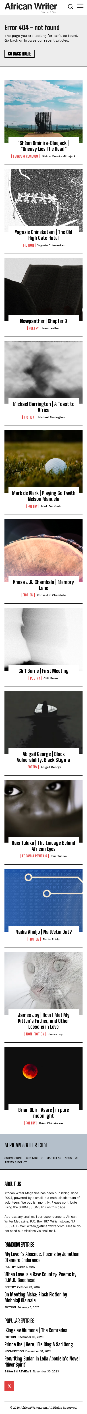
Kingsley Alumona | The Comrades (35, 1330)
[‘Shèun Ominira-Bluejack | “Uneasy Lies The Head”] (43, 111)
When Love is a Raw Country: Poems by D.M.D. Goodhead (40, 1277)
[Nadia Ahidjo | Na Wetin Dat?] (43, 900)
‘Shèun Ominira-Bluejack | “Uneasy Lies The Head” (43, 146)
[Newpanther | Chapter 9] (43, 289)
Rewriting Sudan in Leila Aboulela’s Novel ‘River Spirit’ (42, 1361)
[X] (9, 1386)
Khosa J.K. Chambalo (51, 595)
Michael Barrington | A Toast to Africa (44, 407)
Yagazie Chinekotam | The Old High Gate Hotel (43, 235)
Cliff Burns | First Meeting (44, 671)
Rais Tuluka (59, 856)
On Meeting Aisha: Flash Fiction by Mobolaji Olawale (35, 1297)
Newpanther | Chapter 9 (43, 321)
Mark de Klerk (51, 506)
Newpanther (51, 328)
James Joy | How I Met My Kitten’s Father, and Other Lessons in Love (43, 1021)
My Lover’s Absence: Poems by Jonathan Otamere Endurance (41, 1257)
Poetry (34, 328)
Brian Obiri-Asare (51, 1123)
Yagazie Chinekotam (51, 245)
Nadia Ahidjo (51, 939)
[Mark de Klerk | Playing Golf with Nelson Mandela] (43, 461)
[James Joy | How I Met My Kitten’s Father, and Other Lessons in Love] (43, 983)
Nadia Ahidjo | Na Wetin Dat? (43, 932)
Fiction (28, 245)
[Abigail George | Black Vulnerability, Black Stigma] (43, 722)
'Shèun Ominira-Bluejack (58, 156)
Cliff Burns (51, 678)
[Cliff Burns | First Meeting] (43, 639)
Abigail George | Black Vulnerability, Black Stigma (43, 757)
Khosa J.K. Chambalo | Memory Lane (43, 585)
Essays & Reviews (25, 156)
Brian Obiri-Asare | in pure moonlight (43, 1113)
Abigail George (51, 767)
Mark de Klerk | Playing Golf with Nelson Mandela (43, 496)
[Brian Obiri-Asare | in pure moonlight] (43, 1078)
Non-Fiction (35, 1034)
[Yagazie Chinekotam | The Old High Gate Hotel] (43, 200)
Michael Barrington (51, 417)
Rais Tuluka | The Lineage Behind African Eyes (43, 846)
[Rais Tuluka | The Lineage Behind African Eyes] (43, 811)
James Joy (55, 1034)
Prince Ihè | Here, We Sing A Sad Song (38, 1344)
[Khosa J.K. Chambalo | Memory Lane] (43, 550)
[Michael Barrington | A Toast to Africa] (43, 372)
